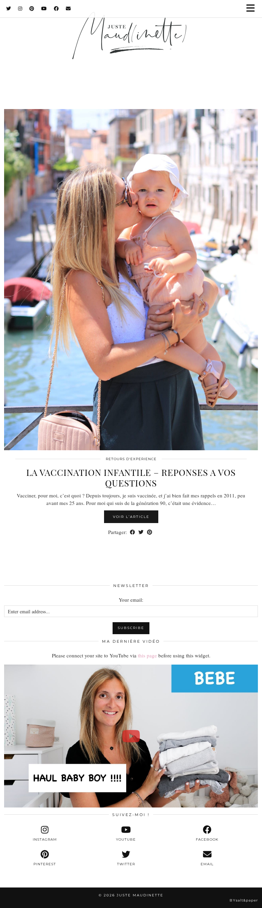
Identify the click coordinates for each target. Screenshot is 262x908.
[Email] (68, 8)
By (244, 900)
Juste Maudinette (140, 895)
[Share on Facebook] (132, 532)
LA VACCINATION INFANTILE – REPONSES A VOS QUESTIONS (131, 477)
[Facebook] (56, 8)
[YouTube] (44, 8)
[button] (253, 8)
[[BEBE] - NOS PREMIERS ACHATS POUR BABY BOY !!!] (131, 736)
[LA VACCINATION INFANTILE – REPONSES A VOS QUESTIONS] (131, 279)
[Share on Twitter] (141, 532)
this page (147, 655)
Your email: (131, 599)
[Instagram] (20, 8)
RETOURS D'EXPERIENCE (131, 459)
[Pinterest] (31, 8)
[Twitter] (8, 8)
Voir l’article (131, 517)
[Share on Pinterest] (149, 532)
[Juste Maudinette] (131, 45)
